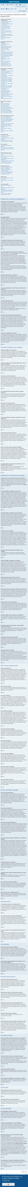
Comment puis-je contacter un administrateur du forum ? (6, 194)
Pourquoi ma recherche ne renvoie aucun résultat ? (7, 157)
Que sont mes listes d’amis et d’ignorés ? (6, 146)
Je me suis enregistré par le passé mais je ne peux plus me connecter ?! (6, 32)
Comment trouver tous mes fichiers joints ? (7, 181)
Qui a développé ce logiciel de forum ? (6, 186)
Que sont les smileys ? (5, 105)
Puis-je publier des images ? (6, 107)
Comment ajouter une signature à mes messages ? (7, 76)
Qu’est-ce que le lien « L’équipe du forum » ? (7, 131)
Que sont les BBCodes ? (5, 103)
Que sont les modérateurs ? (6, 117)
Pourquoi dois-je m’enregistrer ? (6, 21)
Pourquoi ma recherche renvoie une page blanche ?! (7, 159)
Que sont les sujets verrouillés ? (6, 111)
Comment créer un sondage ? (6, 77)
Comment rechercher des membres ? (7, 160)
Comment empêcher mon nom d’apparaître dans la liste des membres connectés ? (6, 47)
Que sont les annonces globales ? (7, 108)
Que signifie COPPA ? (5, 22)
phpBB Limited (9, 1113)
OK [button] (8, 1184)
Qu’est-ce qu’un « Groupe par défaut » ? (6, 129)
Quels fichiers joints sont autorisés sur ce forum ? (7, 178)
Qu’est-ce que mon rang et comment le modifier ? (6, 62)
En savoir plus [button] (6, 1180)
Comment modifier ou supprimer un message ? (6, 74)
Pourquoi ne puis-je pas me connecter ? (6, 29)
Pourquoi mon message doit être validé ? (7, 97)
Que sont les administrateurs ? (6, 116)
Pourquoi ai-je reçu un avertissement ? (5, 89)
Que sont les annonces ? (5, 109)
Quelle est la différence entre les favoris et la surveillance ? (6, 168)
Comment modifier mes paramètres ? (5, 44)
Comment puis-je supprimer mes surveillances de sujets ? (7, 173)
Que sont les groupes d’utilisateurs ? (7, 119)
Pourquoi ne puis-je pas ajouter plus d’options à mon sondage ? (6, 80)
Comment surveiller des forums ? (7, 171)
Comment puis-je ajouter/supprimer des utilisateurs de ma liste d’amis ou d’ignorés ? (7, 148)
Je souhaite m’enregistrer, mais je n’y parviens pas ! (7, 24)
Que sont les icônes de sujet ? (6, 112)
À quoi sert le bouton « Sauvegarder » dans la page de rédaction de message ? (7, 93)
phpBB (3, 411)
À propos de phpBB (12, 1117)
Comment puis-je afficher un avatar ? (6, 59)
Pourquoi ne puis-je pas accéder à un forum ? (7, 84)
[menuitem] (4, 5)
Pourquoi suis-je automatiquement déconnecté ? (7, 36)
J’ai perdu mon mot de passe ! (6, 34)
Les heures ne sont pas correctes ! (5, 50)
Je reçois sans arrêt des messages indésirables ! (7, 139)
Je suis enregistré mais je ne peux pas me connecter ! (6, 27)
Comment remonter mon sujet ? (6, 98)
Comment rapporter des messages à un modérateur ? (6, 91)
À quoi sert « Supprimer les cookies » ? (6, 38)
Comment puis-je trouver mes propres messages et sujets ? (6, 163)
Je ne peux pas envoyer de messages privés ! (6, 136)
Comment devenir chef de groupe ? (7, 123)
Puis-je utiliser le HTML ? (5, 104)
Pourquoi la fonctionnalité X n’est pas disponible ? (7, 188)
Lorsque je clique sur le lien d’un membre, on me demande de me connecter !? (6, 64)
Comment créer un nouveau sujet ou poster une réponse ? (7, 71)
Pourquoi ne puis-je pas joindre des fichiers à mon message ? (6, 86)
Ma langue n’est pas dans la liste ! (7, 54)
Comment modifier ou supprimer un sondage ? (6, 82)
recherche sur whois (5, 1141)
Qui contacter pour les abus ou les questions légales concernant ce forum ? (7, 191)
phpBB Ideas (13, 1126)
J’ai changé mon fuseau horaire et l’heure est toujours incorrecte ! (7, 53)
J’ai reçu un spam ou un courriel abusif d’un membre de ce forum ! (7, 141)
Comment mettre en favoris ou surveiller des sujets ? (6, 170)
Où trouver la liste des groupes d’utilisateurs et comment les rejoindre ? (6, 121)
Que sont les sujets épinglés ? (6, 110)
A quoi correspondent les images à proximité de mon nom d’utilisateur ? (7, 56)
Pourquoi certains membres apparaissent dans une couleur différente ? (6, 126)
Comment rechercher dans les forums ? (6, 154)
